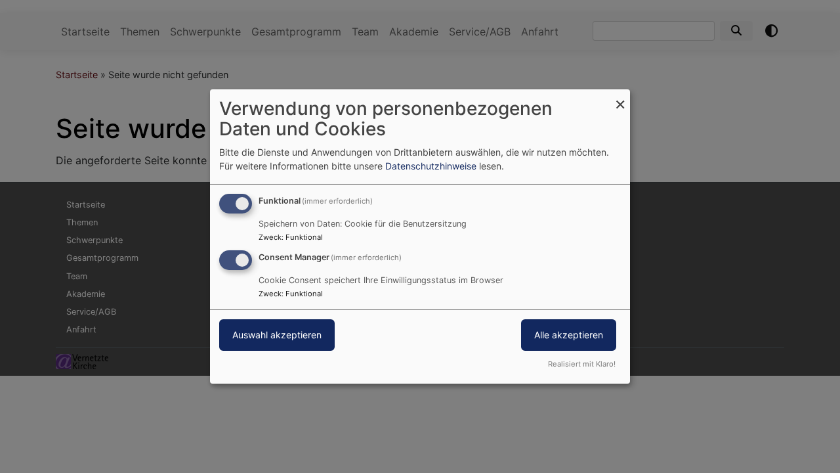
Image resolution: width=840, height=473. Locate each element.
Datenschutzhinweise (430, 165)
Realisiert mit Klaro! (582, 364)
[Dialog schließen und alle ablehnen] (620, 97)
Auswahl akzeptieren (277, 334)
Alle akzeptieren (568, 334)
